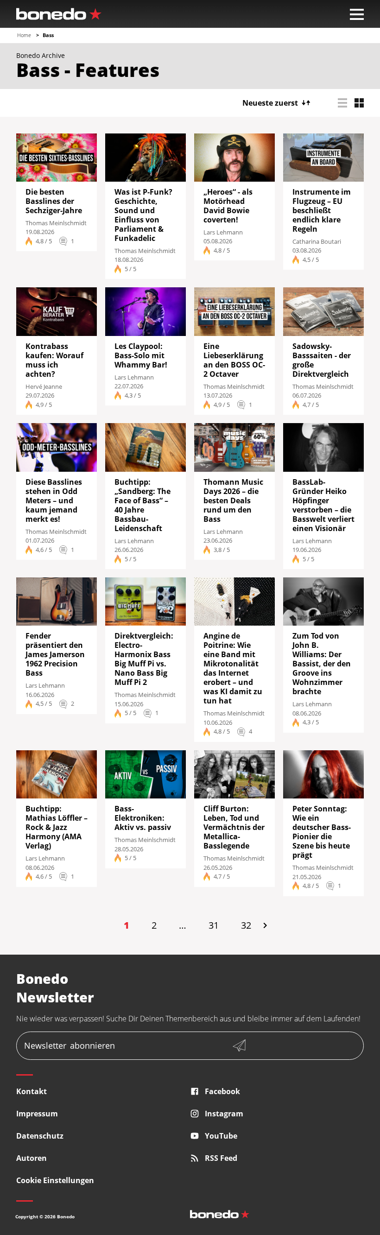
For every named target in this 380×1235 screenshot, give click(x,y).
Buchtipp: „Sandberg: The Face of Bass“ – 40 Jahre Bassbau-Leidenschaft (142, 505)
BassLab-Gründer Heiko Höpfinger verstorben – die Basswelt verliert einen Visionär (323, 505)
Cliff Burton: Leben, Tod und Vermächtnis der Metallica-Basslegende (234, 827)
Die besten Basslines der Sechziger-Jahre (53, 201)
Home (24, 35)
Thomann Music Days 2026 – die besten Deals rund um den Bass (233, 500)
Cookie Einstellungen (55, 1180)
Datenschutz (39, 1136)
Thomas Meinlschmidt (56, 223)
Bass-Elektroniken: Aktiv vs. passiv (142, 818)
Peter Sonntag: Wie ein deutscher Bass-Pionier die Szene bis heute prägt (321, 832)
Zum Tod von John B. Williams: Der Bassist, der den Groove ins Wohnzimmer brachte (321, 663)
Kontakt (31, 1091)
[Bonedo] (58, 14)
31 (214, 925)
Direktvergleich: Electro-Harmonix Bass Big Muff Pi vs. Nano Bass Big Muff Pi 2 (143, 659)
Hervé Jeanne (43, 386)
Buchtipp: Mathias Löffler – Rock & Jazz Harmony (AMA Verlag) (56, 827)
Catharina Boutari (316, 241)
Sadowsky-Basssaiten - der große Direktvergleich (321, 360)
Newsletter (69, 1045)
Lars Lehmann (223, 232)
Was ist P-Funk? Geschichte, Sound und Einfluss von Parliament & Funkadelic (143, 215)
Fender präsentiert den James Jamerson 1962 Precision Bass (55, 654)
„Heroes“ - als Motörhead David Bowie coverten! (228, 205)
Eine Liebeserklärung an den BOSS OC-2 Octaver (234, 360)
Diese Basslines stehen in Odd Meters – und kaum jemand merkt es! (53, 500)
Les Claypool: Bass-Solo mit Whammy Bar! (140, 355)
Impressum (37, 1113)
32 (246, 925)
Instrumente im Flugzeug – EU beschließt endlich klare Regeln (321, 210)
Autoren (31, 1158)
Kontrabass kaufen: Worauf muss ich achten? (54, 360)
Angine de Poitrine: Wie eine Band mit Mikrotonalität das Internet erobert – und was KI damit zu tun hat (232, 668)
